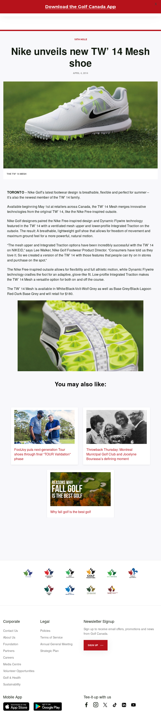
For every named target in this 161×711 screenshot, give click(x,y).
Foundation (10, 644)
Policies (45, 630)
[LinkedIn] (124, 704)
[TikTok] (114, 704)
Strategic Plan (49, 651)
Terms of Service (51, 637)
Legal (44, 621)
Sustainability (12, 684)
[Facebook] (86, 704)
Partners (8, 651)
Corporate (11, 621)
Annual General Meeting (56, 644)
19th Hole (80, 39)
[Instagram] (95, 704)
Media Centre (12, 664)
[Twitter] (105, 704)
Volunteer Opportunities (18, 671)
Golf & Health (12, 677)
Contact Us (10, 630)
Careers (8, 657)
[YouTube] (133, 704)
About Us (9, 637)
